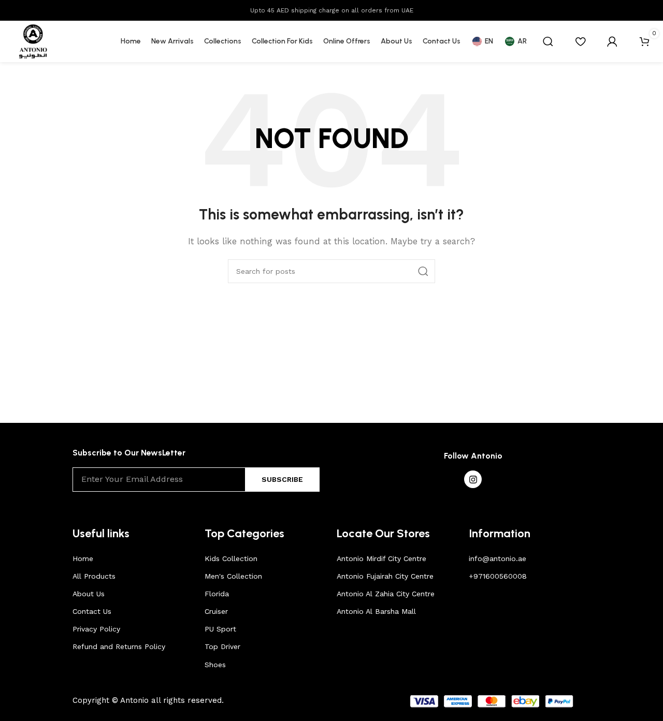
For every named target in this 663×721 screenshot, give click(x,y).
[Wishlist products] (580, 41)
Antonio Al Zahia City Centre (386, 594)
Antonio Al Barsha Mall (376, 611)
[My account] (612, 41)
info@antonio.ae (497, 558)
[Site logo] (33, 41)
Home (83, 558)
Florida (217, 594)
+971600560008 (498, 576)
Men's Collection (233, 576)
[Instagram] (473, 479)
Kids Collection (231, 558)
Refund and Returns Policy (119, 646)
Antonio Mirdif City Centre (381, 558)
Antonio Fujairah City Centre (385, 576)
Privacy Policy (96, 629)
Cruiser (216, 611)
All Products (94, 576)
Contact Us (92, 611)
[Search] (548, 41)
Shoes (215, 664)
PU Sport (220, 629)
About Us (89, 594)
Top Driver (222, 646)
